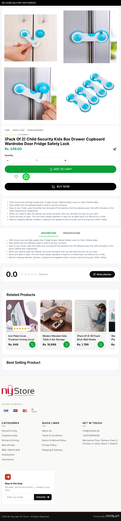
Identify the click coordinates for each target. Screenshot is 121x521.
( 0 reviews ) (23, 134)
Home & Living (18, 130)
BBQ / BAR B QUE (11, 449)
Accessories (8, 454)
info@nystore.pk (91, 430)
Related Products (20, 295)
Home (7, 130)
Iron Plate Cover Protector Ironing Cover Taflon (21, 339)
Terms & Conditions (52, 435)
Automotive (8, 459)
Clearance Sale (9, 435)
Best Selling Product (23, 362)
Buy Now (63, 186)
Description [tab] (48, 233)
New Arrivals (8, 445)
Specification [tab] (71, 233)
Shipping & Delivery (52, 449)
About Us (47, 430)
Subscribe (41, 497)
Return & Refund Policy (54, 440)
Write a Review (104, 274)
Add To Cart (62, 169)
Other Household (35, 130)
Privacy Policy (49, 445)
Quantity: (9, 155)
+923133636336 (90, 435)
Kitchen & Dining (10, 440)
